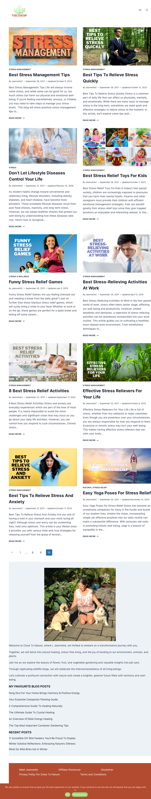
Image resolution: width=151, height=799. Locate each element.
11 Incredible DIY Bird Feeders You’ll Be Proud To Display (42, 738)
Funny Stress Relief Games (36, 281)
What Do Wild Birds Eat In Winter (28, 749)
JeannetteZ (17, 81)
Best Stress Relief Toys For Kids (115, 175)
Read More (17, 118)
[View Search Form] (147, 10)
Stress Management (20, 69)
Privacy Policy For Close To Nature (39, 774)
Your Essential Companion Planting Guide (33, 699)
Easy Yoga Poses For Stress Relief (117, 492)
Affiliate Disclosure (69, 769)
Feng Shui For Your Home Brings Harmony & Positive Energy (44, 693)
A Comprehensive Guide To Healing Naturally (35, 706)
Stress (12, 167)
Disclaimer (107, 769)
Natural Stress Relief (95, 487)
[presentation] (43, 46)
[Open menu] (140, 10)
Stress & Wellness (19, 276)
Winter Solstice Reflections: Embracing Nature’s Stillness (42, 743)
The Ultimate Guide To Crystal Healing (31, 712)
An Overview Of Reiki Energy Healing (30, 718)
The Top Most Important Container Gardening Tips (39, 725)
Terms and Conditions (93, 774)
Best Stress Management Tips (39, 74)
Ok (67, 794)
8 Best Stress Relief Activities (39, 390)
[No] (147, 791)
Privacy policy (79, 794)
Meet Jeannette (28, 769)
